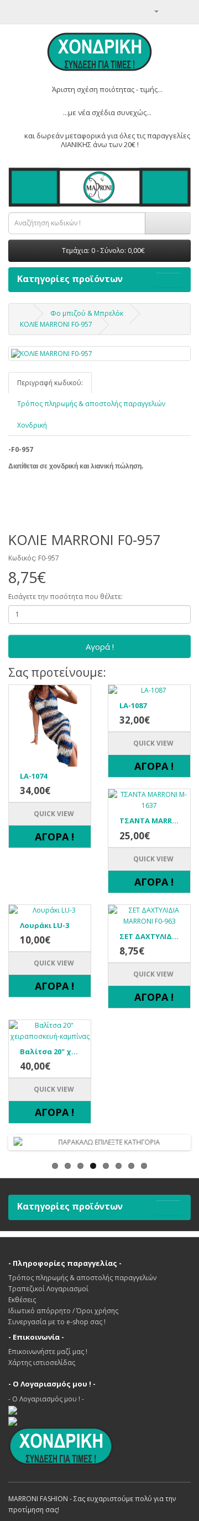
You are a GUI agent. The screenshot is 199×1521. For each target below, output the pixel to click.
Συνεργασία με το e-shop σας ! (57, 1321)
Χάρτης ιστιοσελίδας (41, 1362)
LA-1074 (33, 776)
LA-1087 (132, 705)
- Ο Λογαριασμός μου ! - (46, 1399)
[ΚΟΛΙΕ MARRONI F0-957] (99, 353)
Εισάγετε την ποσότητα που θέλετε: (65, 596)
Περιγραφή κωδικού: (50, 382)
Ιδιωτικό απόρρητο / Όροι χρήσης (63, 1310)
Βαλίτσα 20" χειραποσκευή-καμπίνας (50, 1051)
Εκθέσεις (22, 1299)
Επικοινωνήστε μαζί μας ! (47, 1351)
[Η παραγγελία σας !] (169, 10)
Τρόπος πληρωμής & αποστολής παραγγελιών (91, 403)
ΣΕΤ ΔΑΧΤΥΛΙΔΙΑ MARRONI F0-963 (149, 936)
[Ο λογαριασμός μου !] (152, 10)
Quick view (53, 813)
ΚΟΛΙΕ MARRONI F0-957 (56, 324)
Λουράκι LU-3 (44, 925)
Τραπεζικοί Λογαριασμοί (48, 1288)
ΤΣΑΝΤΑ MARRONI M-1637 (149, 820)
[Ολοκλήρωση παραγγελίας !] (182, 10)
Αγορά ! (100, 646)
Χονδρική (32, 425)
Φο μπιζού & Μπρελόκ (86, 313)
